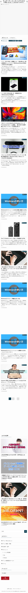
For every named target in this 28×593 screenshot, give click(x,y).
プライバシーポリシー (17, 588)
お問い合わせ (9, 588)
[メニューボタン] (1, 1)
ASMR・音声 (6, 546)
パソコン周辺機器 (12, 40)
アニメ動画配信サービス (8, 560)
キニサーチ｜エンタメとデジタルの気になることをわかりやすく (14, 1)
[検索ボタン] (27, 1)
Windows (20, 40)
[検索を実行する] (25, 531)
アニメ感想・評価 (7, 543)
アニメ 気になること (7, 540)
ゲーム (4, 563)
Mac (17, 40)
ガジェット (5, 549)
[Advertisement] (14, 19)
